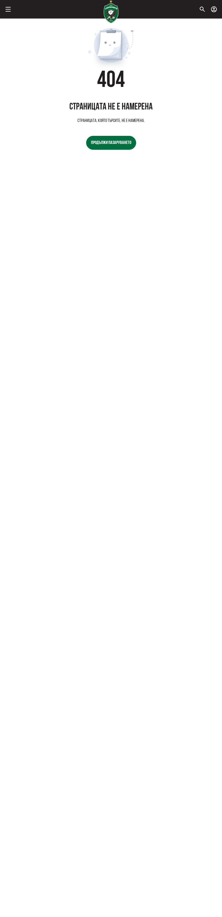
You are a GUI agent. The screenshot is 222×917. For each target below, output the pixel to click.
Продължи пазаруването (111, 142)
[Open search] (202, 9)
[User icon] (213, 9)
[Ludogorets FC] (111, 11)
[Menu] (8, 9)
